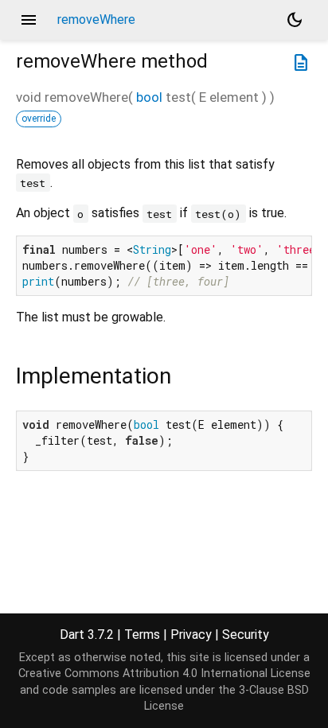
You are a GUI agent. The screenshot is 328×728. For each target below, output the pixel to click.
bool (149, 97)
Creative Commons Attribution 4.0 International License (164, 673)
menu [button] (28, 19)
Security (245, 634)
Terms (142, 634)
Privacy (191, 634)
